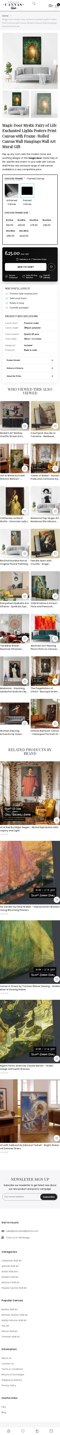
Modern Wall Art (10, 1277)
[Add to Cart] (25, 426)
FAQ (4, 1407)
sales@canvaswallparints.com (22, 1231)
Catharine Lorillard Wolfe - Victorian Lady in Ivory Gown (14, 520)
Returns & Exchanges (13, 1374)
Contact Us (8, 1363)
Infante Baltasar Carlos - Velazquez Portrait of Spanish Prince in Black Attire (45, 732)
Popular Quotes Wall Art (14, 1287)
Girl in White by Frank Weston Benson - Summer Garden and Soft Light (12, 477)
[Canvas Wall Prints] (15, 5)
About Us (6, 1358)
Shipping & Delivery (12, 1380)
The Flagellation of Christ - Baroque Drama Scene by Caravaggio (45, 690)
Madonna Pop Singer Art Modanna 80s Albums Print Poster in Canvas (45, 520)
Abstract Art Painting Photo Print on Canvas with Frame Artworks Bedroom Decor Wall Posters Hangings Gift (44, 647)
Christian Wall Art (11, 1336)
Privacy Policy (9, 1385)
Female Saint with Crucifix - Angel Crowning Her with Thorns (41, 562)
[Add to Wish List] (51, 267)
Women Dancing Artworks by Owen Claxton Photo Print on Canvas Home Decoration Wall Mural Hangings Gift (13, 732)
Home (5, 15)
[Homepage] (37, 1431)
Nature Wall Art (10, 1331)
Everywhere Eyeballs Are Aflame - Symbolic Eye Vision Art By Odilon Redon (14, 605)
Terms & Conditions (12, 1369)
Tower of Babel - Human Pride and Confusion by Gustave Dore (45, 477)
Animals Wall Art (10, 1266)
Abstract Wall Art (11, 1282)
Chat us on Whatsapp (18, 1237)
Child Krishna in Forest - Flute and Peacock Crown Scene (45, 605)
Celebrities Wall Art (12, 1260)
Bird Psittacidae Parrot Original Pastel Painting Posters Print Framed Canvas (14, 562)
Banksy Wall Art (10, 1309)
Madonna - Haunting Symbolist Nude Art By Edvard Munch (13, 690)
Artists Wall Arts (10, 1271)
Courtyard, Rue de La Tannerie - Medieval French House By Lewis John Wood (44, 434)
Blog (4, 1412)
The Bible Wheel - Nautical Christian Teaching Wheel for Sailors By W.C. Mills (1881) (11, 647)
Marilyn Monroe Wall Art (14, 1320)
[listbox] (30, 195)
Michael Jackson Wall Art (15, 1314)
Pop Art (5, 1325)
